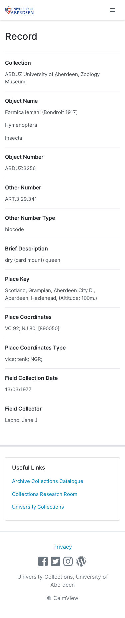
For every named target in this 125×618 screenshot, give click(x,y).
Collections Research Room (44, 494)
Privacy (62, 546)
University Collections (38, 507)
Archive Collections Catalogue (47, 481)
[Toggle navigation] (112, 10)
